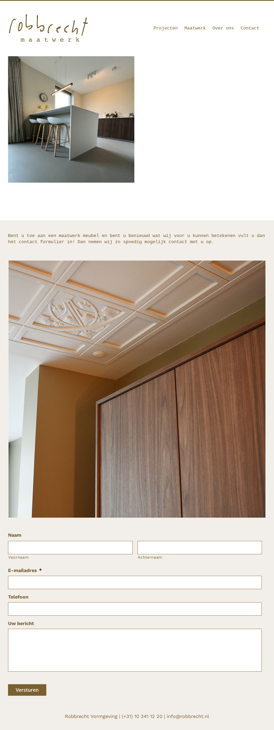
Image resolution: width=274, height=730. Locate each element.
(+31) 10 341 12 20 (142, 716)
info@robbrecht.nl (251, 7)
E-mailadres (25, 570)
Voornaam (18, 557)
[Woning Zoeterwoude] (71, 59)
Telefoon (18, 597)
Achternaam (150, 557)
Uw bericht (21, 623)
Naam (14, 535)
